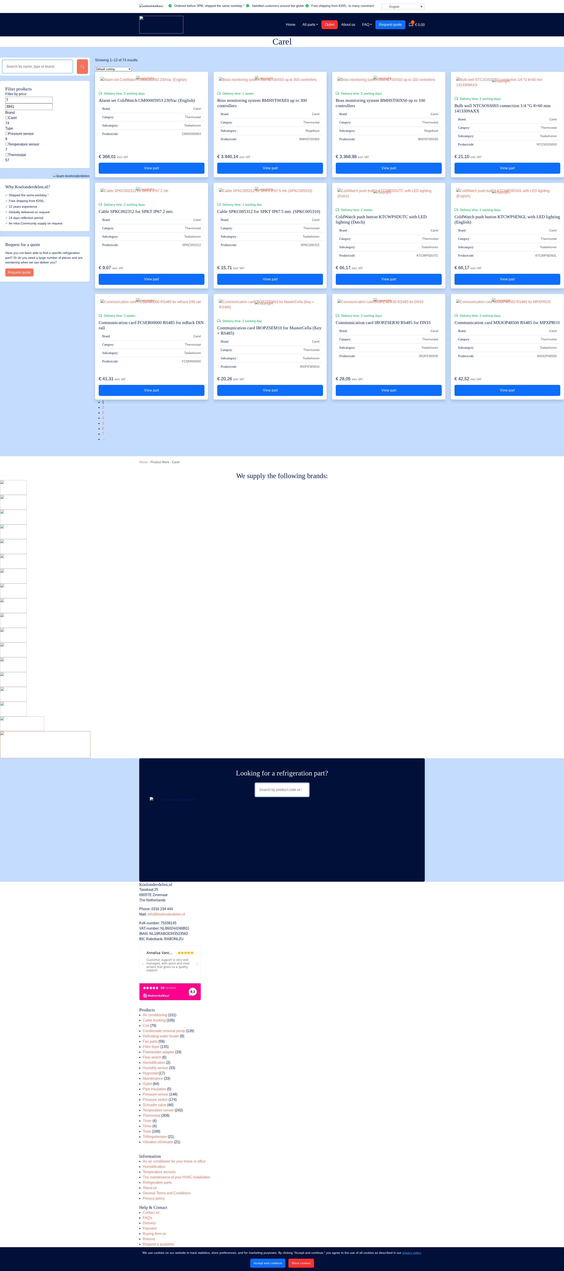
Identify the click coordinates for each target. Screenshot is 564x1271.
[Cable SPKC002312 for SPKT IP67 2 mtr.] (151, 191)
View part (151, 168)
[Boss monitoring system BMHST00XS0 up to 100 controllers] (388, 80)
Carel (12, 118)
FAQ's (147, 1218)
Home (290, 24)
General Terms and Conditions (166, 1193)
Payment (150, 1228)
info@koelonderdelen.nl (166, 914)
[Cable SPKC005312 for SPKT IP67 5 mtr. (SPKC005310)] (270, 191)
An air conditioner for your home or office (174, 1161)
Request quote (390, 24)
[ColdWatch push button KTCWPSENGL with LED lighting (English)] (507, 193)
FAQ (365, 24)
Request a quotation (158, 1244)
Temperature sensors (159, 1172)
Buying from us (154, 1234)
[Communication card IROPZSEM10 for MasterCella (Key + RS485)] (270, 304)
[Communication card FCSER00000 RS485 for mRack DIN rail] (151, 302)
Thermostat (17, 155)
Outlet (329, 24)
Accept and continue (268, 1263)
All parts (308, 24)
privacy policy (411, 1252)
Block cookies (301, 1263)
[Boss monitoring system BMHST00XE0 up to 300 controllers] (270, 80)
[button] (403, 6)
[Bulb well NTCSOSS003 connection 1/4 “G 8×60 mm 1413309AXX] (507, 82)
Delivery (149, 1223)
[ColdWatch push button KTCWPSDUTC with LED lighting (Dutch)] (388, 193)
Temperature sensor (23, 144)
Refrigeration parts (157, 1182)
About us (348, 24)
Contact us (151, 1212)
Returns (149, 1239)
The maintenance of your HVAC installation (176, 1177)
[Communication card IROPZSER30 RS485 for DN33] (388, 302)
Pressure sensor (21, 134)
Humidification (154, 1166)
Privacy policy (154, 1198)
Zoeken (82, 66)
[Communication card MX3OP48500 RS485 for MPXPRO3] (507, 302)
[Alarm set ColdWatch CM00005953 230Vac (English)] (151, 80)
